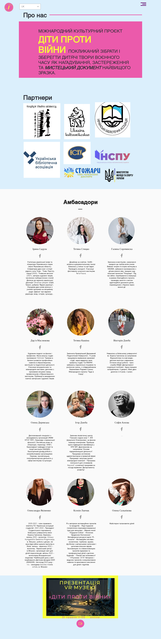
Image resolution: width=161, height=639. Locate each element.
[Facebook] (39, 255)
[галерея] (9, 7)
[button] (143, 4)
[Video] (80, 623)
